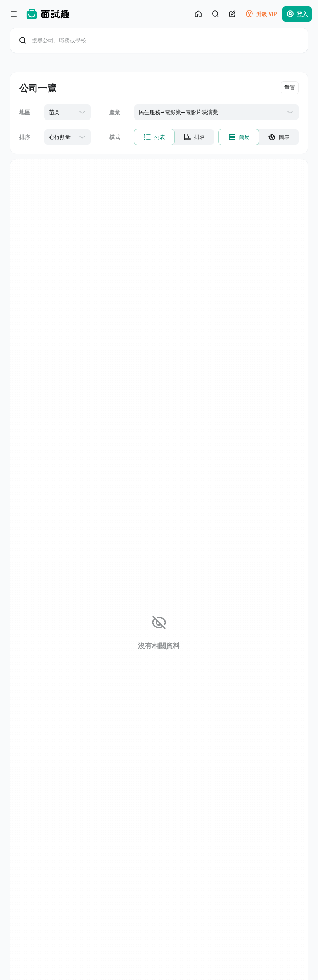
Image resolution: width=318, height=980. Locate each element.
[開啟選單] (14, 14)
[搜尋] (215, 14)
